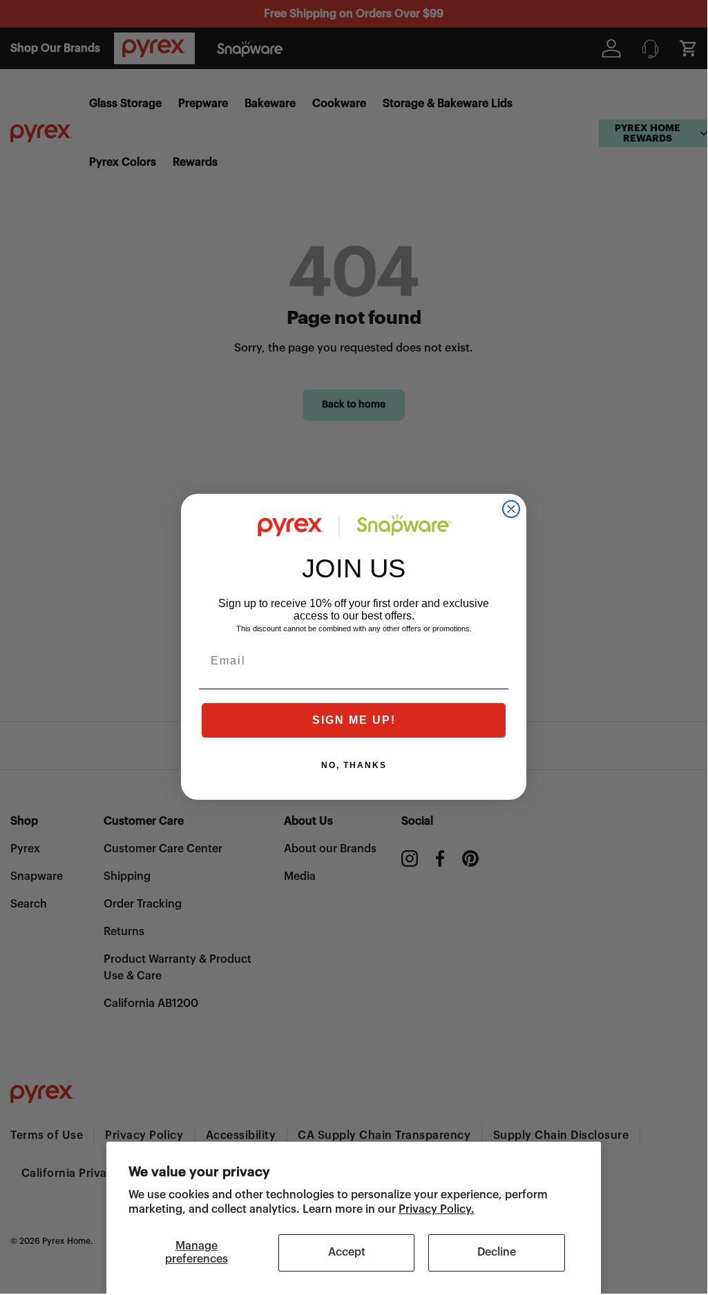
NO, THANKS (354, 765)
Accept (346, 1252)
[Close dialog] (511, 509)
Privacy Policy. (437, 1209)
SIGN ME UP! (354, 720)
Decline (496, 1252)
